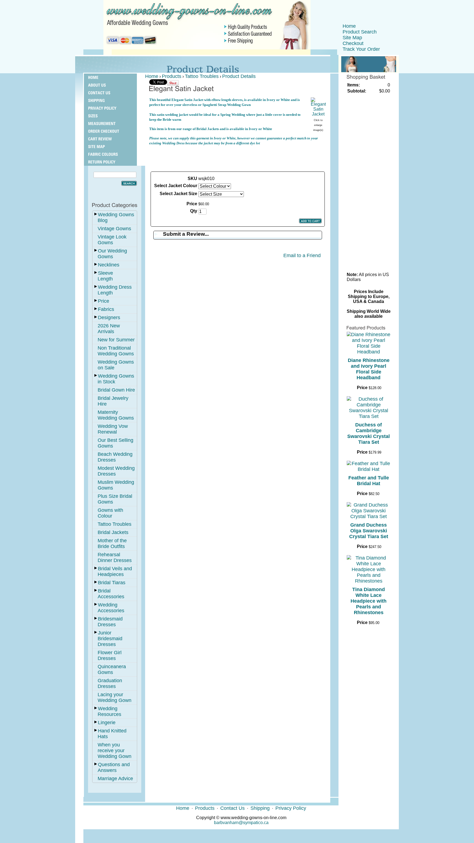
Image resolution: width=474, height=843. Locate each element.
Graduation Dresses (110, 683)
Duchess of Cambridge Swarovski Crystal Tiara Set (368, 433)
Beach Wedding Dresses (115, 457)
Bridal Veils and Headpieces (115, 571)
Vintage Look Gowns (112, 239)
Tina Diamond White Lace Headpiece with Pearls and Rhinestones (368, 601)
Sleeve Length (105, 276)
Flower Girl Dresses (110, 655)
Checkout (353, 43)
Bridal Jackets (113, 532)
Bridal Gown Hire (116, 390)
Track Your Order (361, 49)
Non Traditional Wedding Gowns (116, 350)
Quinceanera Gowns (112, 669)
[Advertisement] (237, 158)
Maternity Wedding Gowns (116, 415)
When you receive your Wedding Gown (114, 750)
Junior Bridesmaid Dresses (110, 638)
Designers (109, 317)
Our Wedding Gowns (112, 253)
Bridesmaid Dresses (110, 621)
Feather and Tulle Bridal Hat (368, 480)
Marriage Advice (115, 778)
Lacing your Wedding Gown (114, 697)
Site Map (352, 37)
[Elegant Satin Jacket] (318, 114)
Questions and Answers (114, 767)
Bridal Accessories (111, 593)
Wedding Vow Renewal (113, 429)
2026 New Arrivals (109, 328)
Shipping (260, 808)
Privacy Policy (290, 808)
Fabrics (106, 309)
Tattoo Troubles (114, 524)
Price (103, 301)
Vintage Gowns (114, 228)
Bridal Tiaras (111, 582)
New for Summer (116, 339)
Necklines (108, 265)
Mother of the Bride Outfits (112, 543)
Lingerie (106, 722)
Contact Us (232, 808)
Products (171, 76)
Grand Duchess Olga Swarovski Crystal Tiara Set (368, 530)
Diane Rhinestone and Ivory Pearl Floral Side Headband (369, 369)
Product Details (239, 76)
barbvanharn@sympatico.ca (241, 822)
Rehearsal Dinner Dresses (115, 557)
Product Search (360, 32)
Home (349, 26)
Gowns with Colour (110, 513)
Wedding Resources (109, 711)
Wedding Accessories (111, 607)
